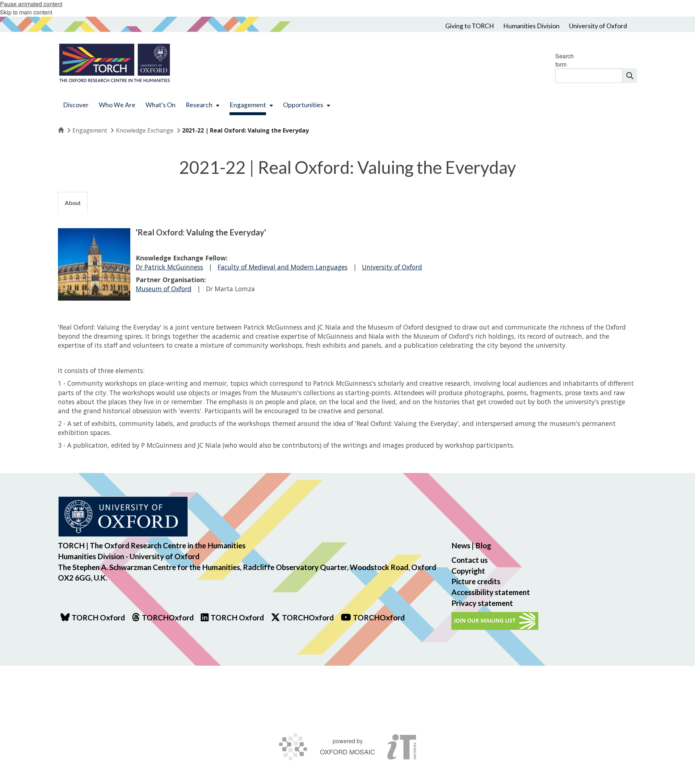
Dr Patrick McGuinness (169, 267)
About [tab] (73, 202)
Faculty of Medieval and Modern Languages (283, 267)
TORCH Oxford (237, 617)
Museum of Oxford (163, 288)
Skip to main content (26, 12)
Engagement (89, 130)
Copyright (468, 570)
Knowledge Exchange (144, 130)
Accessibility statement (490, 592)
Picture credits (475, 581)
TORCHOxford (308, 617)
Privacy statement (482, 602)
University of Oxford (392, 267)
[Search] (630, 75)
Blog (483, 545)
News (460, 545)
